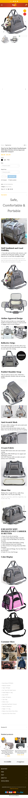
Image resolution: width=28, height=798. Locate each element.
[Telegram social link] (18, 1)
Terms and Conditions (14, 795)
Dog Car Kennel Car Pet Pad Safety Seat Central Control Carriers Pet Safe (20, 752)
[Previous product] (23, 145)
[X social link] (12, 1)
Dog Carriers (8, 145)
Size (2, 163)
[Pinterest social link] (16, 1)
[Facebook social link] (10, 1)
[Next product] (26, 145)
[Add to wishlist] (8, 747)
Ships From (3, 169)
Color (2, 157)
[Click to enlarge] (3, 31)
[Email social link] (14, 1)
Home (2, 145)
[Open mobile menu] (1, 5)
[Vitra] (7, 761)
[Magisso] (20, 761)
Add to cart (12, 176)
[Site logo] (14, 5)
